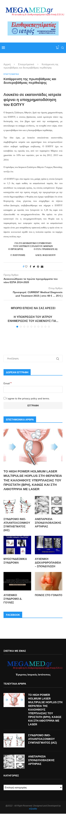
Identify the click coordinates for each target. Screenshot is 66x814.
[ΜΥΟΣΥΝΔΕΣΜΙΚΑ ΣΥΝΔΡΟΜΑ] (17, 545)
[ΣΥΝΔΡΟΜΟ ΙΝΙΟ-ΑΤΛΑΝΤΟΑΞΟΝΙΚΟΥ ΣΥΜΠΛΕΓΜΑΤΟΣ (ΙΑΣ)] (17, 505)
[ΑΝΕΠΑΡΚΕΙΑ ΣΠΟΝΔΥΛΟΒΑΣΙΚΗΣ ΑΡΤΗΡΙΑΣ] (48, 505)
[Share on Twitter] (34, 266)
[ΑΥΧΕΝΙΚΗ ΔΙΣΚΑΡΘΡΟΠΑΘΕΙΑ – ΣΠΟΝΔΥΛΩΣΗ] (48, 545)
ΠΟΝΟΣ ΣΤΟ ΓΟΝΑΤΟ (48, 595)
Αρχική (7, 64)
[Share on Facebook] (30, 266)
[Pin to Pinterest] (38, 266)
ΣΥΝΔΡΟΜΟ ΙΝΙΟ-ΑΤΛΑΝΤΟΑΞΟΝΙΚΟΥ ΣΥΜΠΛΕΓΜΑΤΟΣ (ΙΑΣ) (17, 525)
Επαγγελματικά (26, 64)
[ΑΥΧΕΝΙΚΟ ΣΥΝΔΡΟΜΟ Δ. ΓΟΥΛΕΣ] (17, 581)
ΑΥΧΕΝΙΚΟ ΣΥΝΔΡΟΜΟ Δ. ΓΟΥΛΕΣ (13, 599)
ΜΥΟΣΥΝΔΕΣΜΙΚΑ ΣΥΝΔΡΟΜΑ (15, 560)
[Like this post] (26, 266)
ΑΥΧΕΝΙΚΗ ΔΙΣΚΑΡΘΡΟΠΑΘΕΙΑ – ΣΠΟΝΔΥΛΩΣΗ (48, 562)
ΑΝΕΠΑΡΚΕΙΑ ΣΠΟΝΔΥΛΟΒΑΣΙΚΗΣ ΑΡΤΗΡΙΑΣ (48, 523)
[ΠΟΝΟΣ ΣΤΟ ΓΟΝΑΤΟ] (48, 581)
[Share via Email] (42, 266)
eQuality (33, 809)
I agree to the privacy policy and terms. (28, 398)
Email (8, 383)
